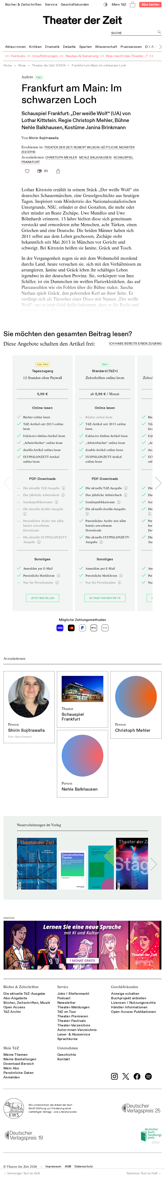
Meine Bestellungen (19, 1059)
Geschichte (66, 1055)
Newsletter (66, 1003)
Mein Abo (11, 1068)
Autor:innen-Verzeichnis (77, 1030)
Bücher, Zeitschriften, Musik (26, 1003)
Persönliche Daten (18, 1073)
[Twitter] (125, 1076)
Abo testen (150, 4)
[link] (23, 4)
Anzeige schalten (125, 994)
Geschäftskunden (124, 987)
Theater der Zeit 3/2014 (49, 65)
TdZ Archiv (12, 1012)
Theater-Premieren (72, 1016)
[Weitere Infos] (63, 488)
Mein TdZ (11, 1048)
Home (7, 65)
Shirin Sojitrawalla (43, 138)
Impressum (53, 1166)
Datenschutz (84, 1166)
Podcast (64, 998)
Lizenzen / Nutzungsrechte (133, 1003)
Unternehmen (67, 1048)
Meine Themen (15, 1055)
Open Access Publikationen (133, 1012)
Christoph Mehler (61, 157)
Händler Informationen (129, 1007)
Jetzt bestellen (42, 598)
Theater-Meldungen (73, 1007)
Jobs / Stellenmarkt (73, 994)
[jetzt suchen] (159, 32)
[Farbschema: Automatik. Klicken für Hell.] (105, 4)
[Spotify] (148, 1076)
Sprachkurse (67, 1039)
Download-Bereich (18, 1064)
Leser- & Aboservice (73, 1034)
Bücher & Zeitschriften (21, 987)
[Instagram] (114, 1076)
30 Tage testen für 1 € (105, 598)
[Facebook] (137, 1076)
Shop (22, 65)
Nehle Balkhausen (95, 157)
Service (62, 987)
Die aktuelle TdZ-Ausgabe (24, 994)
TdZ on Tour (66, 1012)
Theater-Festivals (71, 1021)
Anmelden (11, 1077)
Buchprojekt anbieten (128, 998)
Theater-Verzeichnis (73, 1025)
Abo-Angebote (15, 998)
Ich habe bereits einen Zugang (135, 343)
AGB (68, 1166)
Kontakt (63, 1059)
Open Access (14, 1007)
